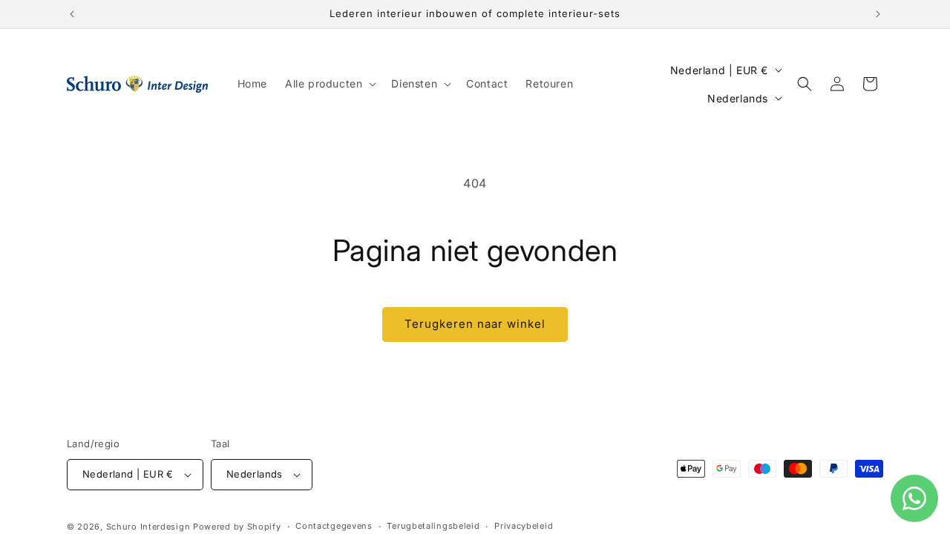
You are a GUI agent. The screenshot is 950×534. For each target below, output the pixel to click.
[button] (329, 83)
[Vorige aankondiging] (72, 14)
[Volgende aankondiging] (878, 14)
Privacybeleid (523, 526)
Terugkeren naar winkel (475, 324)
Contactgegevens (334, 526)
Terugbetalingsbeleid (433, 526)
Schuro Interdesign (148, 526)
